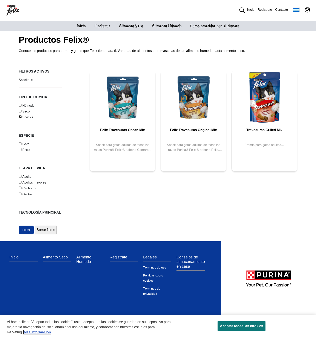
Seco (26, 111)
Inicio (250, 9)
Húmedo (28, 105)
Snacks (24, 80)
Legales (150, 257)
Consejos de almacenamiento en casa (190, 262)
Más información (37, 332)
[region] (158, 326)
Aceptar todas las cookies (241, 326)
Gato (25, 144)
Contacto (281, 9)
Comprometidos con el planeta (214, 26)
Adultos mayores (34, 182)
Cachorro (28, 188)
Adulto (26, 176)
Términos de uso (154, 267)
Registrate (265, 9)
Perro (26, 150)
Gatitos (27, 194)
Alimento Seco (131, 26)
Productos (102, 26)
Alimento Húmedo (167, 26)
